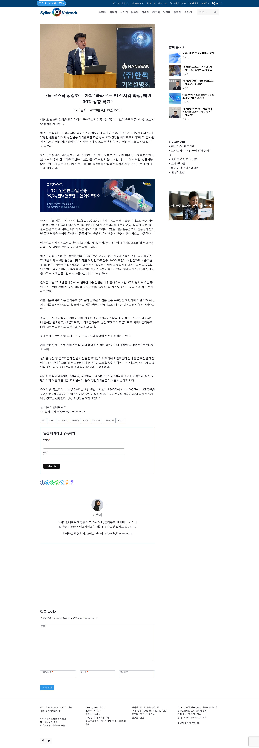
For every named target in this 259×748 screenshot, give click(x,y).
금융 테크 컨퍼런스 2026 (51, 3)
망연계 (75, 420)
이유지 (113, 12)
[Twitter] (49, 741)
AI (43, 420)
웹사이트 (124, 672)
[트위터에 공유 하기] (47, 482)
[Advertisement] (97, 581)
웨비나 (195, 3)
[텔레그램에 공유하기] (62, 482)
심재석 (102, 12)
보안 (86, 420)
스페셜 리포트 (179, 3)
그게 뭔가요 (178, 163)
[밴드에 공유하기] (57, 482)
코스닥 (96, 420)
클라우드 (109, 420)
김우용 (134, 12)
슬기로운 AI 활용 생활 (184, 159)
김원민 (177, 12)
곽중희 (156, 12)
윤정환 (167, 12)
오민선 (188, 12)
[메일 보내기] (67, 482)
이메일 (46, 439)
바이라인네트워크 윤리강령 (53, 718)
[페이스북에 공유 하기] (42, 482)
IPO (51, 420)
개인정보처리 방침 (49, 722)
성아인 (124, 12)
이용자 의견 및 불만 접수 (189, 723)
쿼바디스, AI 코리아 (183, 146)
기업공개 (63, 420)
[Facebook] (43, 741)
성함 (45, 452)
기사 (97, 90)
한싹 (121, 420)
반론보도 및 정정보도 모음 (52, 725)
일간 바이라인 (122, 3)
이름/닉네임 (47, 672)
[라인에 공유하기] (52, 482)
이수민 (145, 12)
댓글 (43, 625)
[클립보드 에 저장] (72, 482)
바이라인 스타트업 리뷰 (185, 167)
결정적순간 (178, 172)
